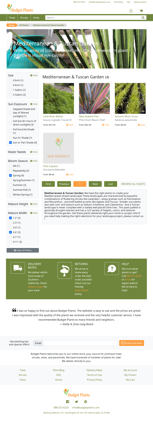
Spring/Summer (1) (24, 180)
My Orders (130, 375)
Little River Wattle (53, 116)
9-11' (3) (17, 241)
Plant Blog (58, 370)
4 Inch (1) (18, 80)
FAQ (58, 375)
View (70, 124)
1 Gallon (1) (19, 90)
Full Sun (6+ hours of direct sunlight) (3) (24, 122)
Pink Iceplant (50, 166)
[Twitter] (76, 401)
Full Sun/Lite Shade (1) (23, 131)
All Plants (23, 25)
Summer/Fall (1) (22, 189)
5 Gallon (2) (19, 94)
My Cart (130, 379)
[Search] (143, 17)
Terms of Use (94, 375)
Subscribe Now (133, 343)
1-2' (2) (16, 218)
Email (38, 343)
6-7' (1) (16, 237)
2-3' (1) (16, 222)
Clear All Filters (24, 250)
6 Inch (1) (18, 85)
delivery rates (35, 286)
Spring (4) (18, 175)
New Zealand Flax (89, 116)
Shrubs (23, 375)
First (48, 184)
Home (12, 25)
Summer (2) (19, 185)
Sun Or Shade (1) (22, 137)
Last (110, 184)
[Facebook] (68, 401)
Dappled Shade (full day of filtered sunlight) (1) (24, 112)
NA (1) (16, 166)
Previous (64, 184)
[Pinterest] (86, 401)
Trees (23, 370)
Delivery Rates (94, 370)
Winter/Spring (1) (22, 194)
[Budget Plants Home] (19, 8)
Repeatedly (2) (21, 170)
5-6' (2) (16, 232)
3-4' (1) (16, 227)
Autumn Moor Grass (126, 116)
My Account (130, 370)
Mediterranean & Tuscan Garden (48, 25)
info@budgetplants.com (86, 407)
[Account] (131, 11)
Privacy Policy (94, 379)
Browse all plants (133, 184)
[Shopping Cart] (141, 11)
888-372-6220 (133, 276)
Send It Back (82, 290)
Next (95, 184)
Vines (23, 379)
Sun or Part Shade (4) (25, 142)
